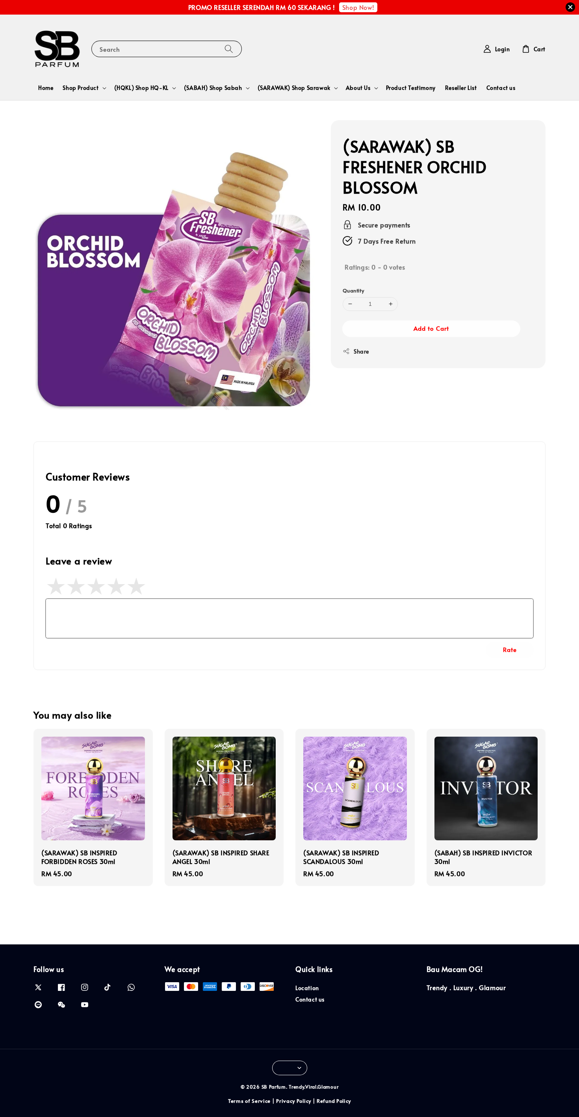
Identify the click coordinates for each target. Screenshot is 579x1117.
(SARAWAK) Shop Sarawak (294, 87)
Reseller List (461, 87)
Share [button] (361, 351)
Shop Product (80, 87)
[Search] (228, 48)
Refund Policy (334, 1100)
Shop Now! (358, 7)
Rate (510, 649)
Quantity (353, 290)
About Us (358, 87)
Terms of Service (249, 1100)
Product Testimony (411, 87)
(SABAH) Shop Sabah (213, 87)
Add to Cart (431, 328)
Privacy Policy (293, 1100)
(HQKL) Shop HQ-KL (141, 87)
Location (307, 988)
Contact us (501, 87)
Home (45, 87)
